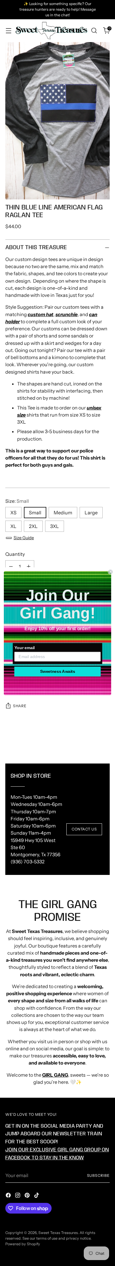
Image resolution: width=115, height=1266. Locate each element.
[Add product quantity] (28, 566)
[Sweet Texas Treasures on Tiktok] (37, 1196)
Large (91, 513)
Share (19, 706)
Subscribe (98, 1175)
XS (13, 513)
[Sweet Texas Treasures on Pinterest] (27, 1196)
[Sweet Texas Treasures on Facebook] (8, 1196)
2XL (33, 526)
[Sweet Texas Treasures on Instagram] (18, 1196)
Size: (17, 501)
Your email (24, 648)
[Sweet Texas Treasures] (51, 31)
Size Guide (24, 537)
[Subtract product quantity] (11, 566)
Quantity (15, 554)
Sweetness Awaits (57, 671)
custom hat (40, 314)
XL (13, 526)
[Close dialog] (110, 571)
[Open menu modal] (8, 31)
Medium (63, 513)
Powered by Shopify (22, 1244)
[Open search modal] (94, 31)
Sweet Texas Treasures (58, 1232)
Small (35, 513)
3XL (54, 526)
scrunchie (66, 314)
